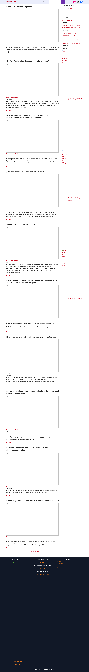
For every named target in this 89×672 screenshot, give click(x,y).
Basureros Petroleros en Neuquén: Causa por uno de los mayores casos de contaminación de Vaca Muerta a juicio (72, 41)
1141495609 (43, 568)
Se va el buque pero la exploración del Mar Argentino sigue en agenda (75, 298)
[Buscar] (63, 2)
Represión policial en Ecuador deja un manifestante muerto (31, 337)
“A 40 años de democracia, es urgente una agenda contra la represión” (75, 199)
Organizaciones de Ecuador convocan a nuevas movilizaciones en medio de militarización (27, 116)
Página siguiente (35, 551)
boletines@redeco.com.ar (43, 574)
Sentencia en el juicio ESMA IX (69, 16)
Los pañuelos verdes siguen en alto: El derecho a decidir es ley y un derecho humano (71, 27)
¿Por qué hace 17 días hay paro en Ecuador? (25, 172)
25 (29, 551)
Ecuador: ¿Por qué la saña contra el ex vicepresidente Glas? (32, 501)
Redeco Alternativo (43, 669)
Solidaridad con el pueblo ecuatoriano (22, 224)
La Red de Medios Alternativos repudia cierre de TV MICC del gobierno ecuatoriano (32, 392)
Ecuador (7, 43)
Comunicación (9, 208)
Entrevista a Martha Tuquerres (19, 7)
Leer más (8, 56)
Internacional (12, 43)
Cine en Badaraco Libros (68, 20)
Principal (17, 43)
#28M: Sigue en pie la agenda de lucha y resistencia (75, 99)
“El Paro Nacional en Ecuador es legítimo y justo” (27, 61)
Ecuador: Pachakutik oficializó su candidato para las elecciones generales (29, 449)
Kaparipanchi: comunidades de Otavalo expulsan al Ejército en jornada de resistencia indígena (32, 281)
